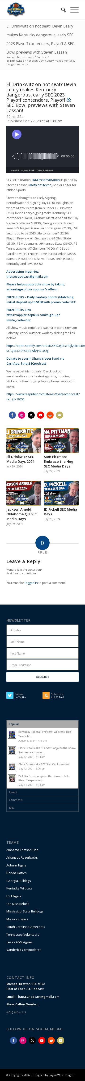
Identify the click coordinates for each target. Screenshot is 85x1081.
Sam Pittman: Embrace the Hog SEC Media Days (58, 461)
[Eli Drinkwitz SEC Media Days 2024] (23, 440)
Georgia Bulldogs (18, 881)
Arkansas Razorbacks (22, 857)
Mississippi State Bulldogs (24, 911)
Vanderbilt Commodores (23, 950)
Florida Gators (16, 873)
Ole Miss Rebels (17, 904)
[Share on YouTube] (40, 415)
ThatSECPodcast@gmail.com (37, 996)
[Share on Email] (59, 415)
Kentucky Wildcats (19, 888)
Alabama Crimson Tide (22, 850)
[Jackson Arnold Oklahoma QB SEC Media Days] (23, 493)
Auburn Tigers (16, 865)
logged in (31, 583)
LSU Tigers (13, 896)
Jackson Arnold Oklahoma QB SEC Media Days (21, 514)
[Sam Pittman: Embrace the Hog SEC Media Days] (61, 440)
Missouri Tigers (17, 919)
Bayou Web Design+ (61, 1075)
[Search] (61, 9)
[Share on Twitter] (31, 415)
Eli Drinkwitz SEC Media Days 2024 (20, 459)
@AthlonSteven (40, 185)
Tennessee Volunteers (22, 934)
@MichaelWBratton (46, 180)
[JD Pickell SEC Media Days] (61, 493)
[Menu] (72, 9)
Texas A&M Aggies (19, 942)
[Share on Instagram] (21, 415)
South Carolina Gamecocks (25, 927)
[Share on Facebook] (12, 415)
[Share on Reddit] (50, 415)
